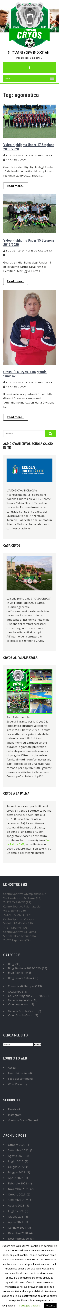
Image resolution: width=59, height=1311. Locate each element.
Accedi (12, 1067)
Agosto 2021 (16, 1205)
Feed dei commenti (20, 1078)
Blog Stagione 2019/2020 (24, 968)
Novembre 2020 (18, 1238)
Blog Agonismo (18, 972)
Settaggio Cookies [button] (29, 1305)
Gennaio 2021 (17, 1227)
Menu (8, 78)
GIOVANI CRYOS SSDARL (29, 52)
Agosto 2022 (16, 1156)
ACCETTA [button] (50, 1305)
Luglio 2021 (15, 1211)
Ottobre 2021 (16, 1194)
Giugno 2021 (16, 1216)
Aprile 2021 (15, 1222)
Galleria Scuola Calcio (22, 1011)
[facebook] (29, 67)
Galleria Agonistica (20, 1000)
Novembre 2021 (18, 1189)
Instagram (14, 1115)
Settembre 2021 (18, 1200)
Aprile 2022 (15, 1178)
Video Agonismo (18, 1004)
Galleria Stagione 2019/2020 (26, 996)
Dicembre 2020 (18, 1233)
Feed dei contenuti (20, 1073)
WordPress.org (17, 1084)
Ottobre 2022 (16, 1145)
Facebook (14, 1109)
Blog (11, 964)
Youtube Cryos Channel (23, 1120)
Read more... (15, 186)
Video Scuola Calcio (20, 1015)
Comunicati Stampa (21, 986)
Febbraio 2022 (17, 1183)
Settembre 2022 (18, 1150)
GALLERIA (14, 991)
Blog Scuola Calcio (20, 978)
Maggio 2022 (16, 1172)
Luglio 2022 (15, 1161)
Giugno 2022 (16, 1167)
